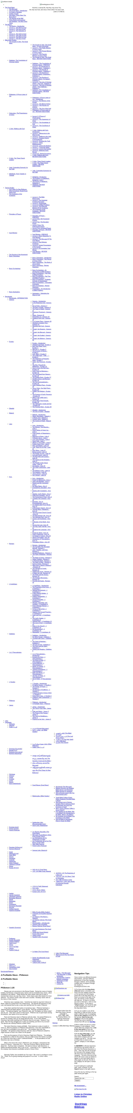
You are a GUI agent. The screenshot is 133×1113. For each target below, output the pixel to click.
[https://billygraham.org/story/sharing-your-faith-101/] (63, 995)
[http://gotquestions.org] (63, 990)
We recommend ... (80, 1085)
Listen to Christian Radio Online (83, 1095)
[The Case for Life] (80, 1089)
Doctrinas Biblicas (80, 1105)
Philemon (11, 971)
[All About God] (63, 1002)
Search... (77, 1076)
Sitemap (54, 1023)
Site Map (92, 1022)
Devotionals (4, 971)
